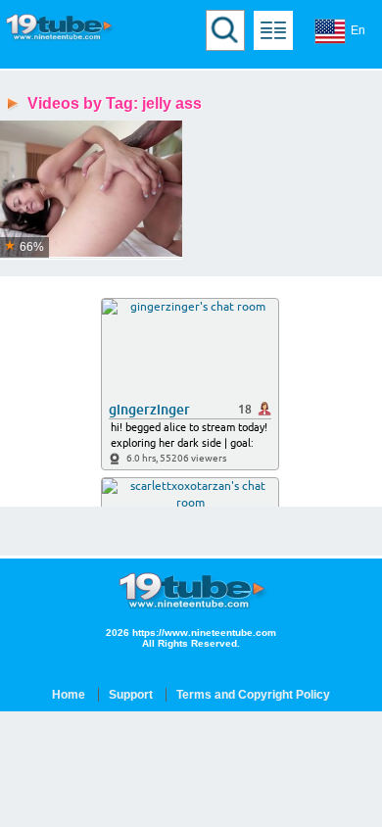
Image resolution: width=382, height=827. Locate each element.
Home (68, 695)
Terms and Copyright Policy (253, 695)
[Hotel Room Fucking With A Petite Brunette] (91, 190)
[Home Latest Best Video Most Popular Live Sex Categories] (273, 30)
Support (131, 695)
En (358, 30)
